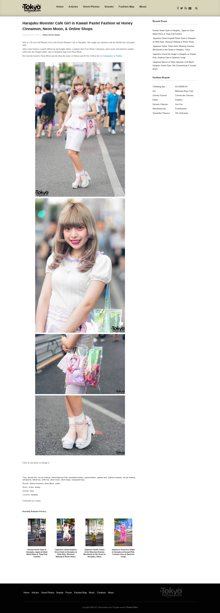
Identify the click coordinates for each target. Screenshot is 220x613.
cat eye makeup (44, 477)
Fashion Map (126, 6)
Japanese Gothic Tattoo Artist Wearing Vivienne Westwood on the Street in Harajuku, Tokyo (94, 553)
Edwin (155, 100)
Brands (109, 6)
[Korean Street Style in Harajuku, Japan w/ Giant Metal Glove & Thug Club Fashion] (37, 532)
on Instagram (106, 56)
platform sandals (115, 477)
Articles (73, 6)
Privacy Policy (132, 607)
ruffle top (45, 480)
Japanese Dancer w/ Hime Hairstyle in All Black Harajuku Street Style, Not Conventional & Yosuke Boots (174, 65)
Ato (154, 91)
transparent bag (78, 480)
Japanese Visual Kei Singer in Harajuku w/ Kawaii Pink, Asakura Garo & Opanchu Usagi (123, 553)
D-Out (31, 487)
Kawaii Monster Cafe (59, 477)
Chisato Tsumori (160, 95)
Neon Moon (49, 483)
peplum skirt (102, 477)
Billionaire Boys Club (184, 91)
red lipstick (26, 480)
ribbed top (36, 480)
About (111, 592)
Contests (101, 592)
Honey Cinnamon (37, 483)
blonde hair (32, 477)
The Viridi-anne (181, 113)
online (57, 483)
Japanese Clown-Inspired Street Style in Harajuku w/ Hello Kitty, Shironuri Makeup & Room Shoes (65, 553)
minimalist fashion (76, 477)
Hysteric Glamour (160, 104)
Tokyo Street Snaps (51, 35)
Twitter (119, 56)
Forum (69, 592)
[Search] (196, 8)
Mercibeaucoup (159, 109)
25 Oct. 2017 (35, 35)
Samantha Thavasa (161, 113)
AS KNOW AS (181, 86)
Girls (32, 491)
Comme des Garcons (184, 95)
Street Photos (91, 6)
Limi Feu (179, 104)
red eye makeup (129, 477)
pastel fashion (90, 477)
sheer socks (55, 480)
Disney (37, 487)
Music (143, 6)
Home (59, 6)
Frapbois (179, 100)
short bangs (65, 480)
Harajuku (34, 495)
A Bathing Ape (159, 86)
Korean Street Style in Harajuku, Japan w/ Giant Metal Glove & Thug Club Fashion (36, 553)
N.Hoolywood (180, 109)
